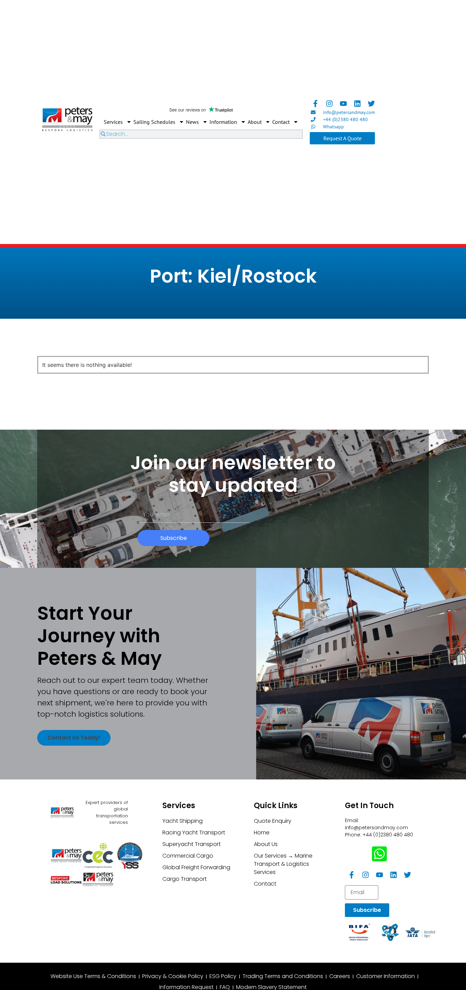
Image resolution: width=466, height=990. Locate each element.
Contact (281, 121)
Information (223, 121)
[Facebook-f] (315, 103)
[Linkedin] (357, 103)
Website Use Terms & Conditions (93, 976)
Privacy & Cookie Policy (172, 976)
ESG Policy (222, 976)
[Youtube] (343, 103)
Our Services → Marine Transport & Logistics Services (283, 864)
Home (262, 832)
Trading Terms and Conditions (283, 976)
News (192, 121)
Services (113, 121)
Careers (339, 976)
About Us (266, 844)
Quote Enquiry (272, 821)
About (255, 121)
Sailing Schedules (154, 121)
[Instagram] (329, 103)
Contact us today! (73, 738)
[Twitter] (371, 103)
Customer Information (385, 976)
